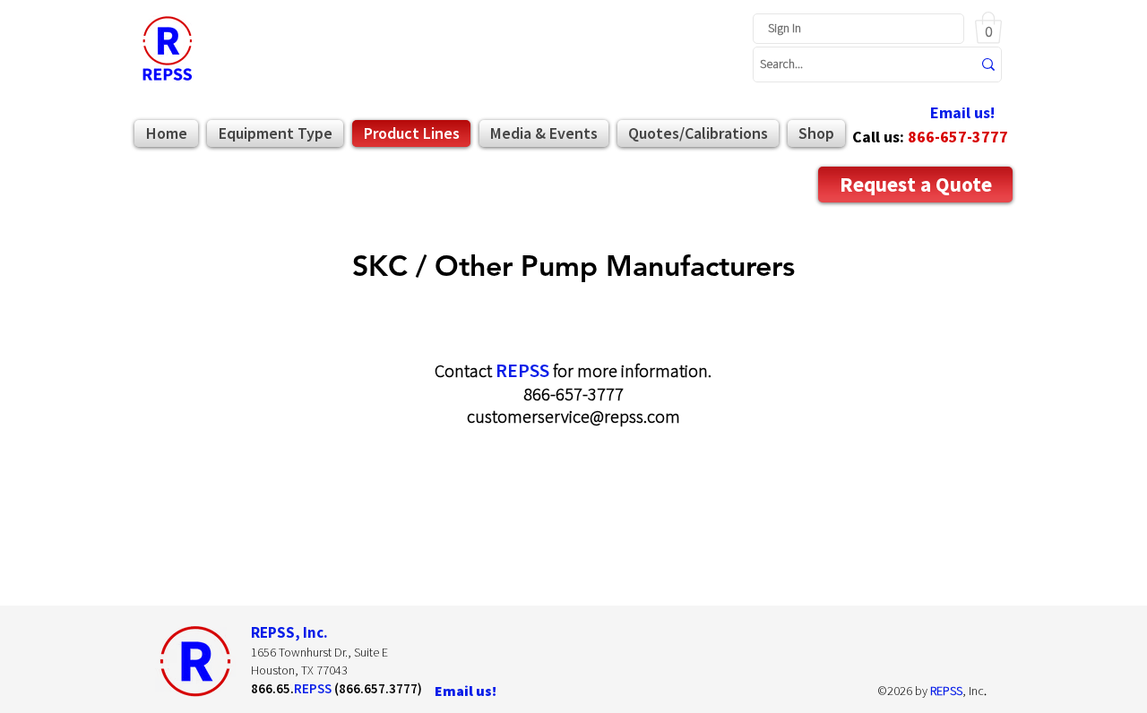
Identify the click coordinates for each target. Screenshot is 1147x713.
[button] (988, 28)
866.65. (272, 688)
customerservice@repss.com (573, 416)
